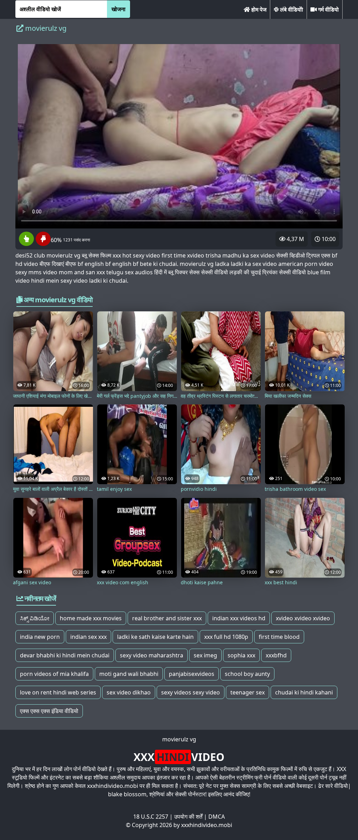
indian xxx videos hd (238, 618)
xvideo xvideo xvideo (303, 618)
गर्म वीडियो (328, 9)
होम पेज (258, 9)
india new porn (40, 637)
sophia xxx (241, 655)
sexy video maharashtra (151, 655)
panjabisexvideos (191, 674)
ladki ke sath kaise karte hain (155, 637)
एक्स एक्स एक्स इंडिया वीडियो (49, 711)
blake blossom (127, 794)
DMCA (216, 816)
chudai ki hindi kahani (304, 692)
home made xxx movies (91, 618)
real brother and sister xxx (167, 618)
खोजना (119, 9)
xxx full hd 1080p (226, 637)
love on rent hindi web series (58, 692)
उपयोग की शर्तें (188, 816)
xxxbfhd (276, 655)
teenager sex (247, 692)
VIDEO (179, 757)
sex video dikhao (129, 692)
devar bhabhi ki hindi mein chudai (64, 655)
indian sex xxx (88, 637)
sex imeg (205, 655)
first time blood (279, 637)
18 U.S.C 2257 (150, 816)
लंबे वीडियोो (291, 9)
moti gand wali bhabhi (128, 674)
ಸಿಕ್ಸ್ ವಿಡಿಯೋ (34, 618)
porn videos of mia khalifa (54, 674)
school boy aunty (247, 674)
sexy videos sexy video (190, 692)
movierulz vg (179, 739)
